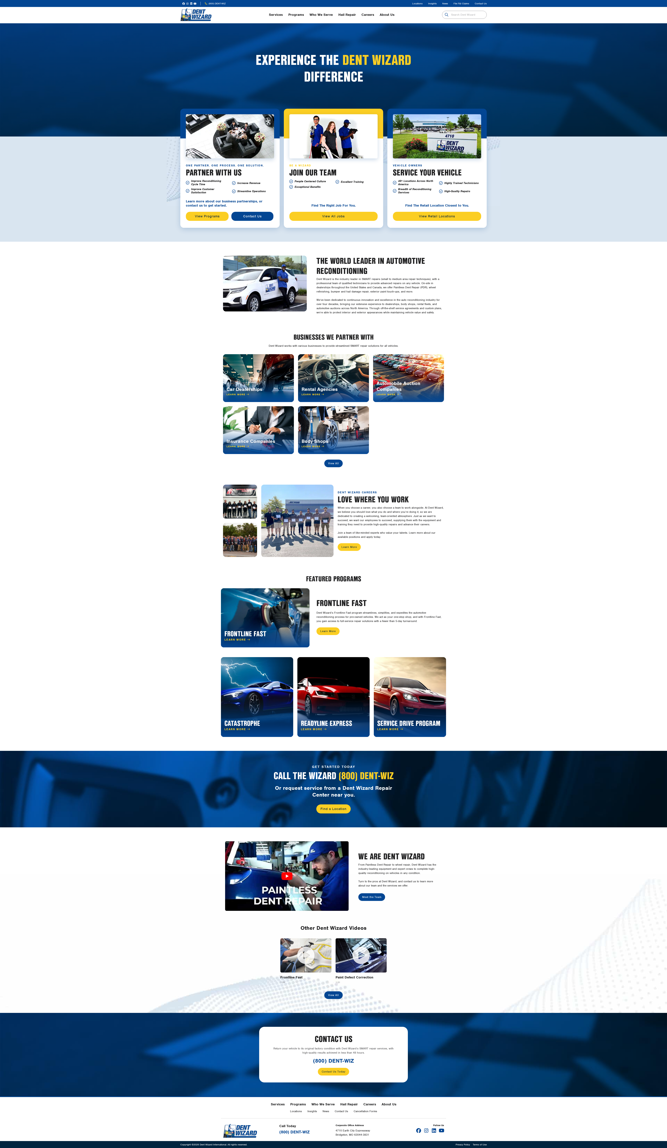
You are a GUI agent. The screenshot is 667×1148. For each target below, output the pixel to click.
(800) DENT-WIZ (217, 3)
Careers (369, 1104)
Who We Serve (323, 1104)
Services (278, 1104)
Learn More (236, 394)
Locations (417, 3)
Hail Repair (349, 1104)
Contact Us (481, 3)
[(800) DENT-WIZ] (206, 3)
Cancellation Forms (365, 1111)
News (445, 3)
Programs (298, 1104)
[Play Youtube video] (287, 876)
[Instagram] (187, 3)
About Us (389, 1104)
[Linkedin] (191, 3)
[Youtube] (195, 3)
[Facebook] (183, 3)
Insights (432, 3)
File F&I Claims (461, 3)
